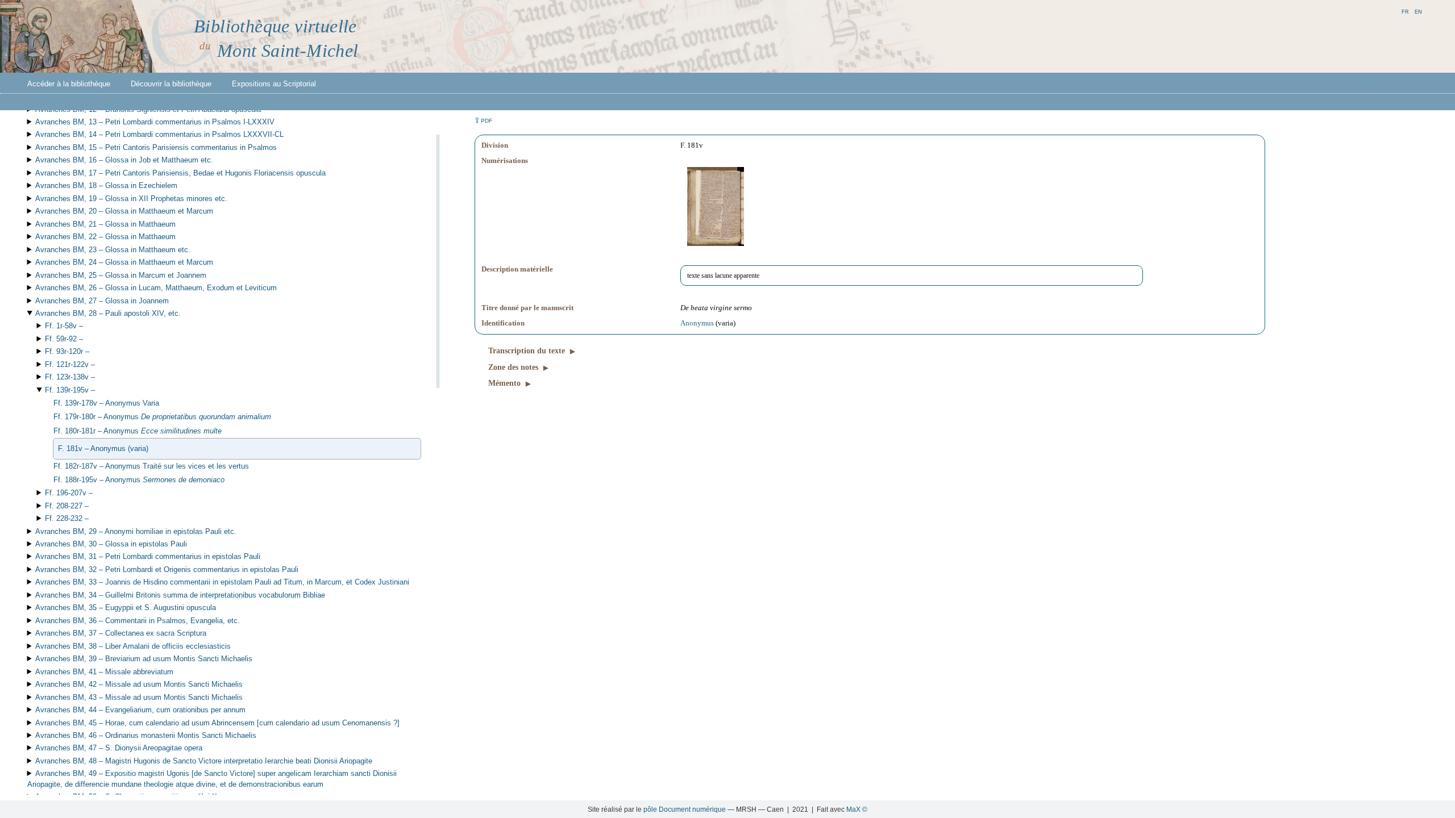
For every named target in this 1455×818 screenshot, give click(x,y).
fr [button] (1405, 11)
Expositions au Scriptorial (274, 84)
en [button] (1418, 11)
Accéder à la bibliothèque (68, 84)
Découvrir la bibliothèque (171, 84)
